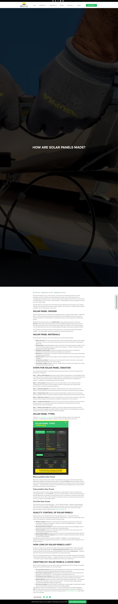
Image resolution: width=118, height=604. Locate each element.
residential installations (60, 509)
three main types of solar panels (45, 417)
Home (34, 5)
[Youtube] (60, 1)
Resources (69, 5)
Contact (79, 5)
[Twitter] (55, 1)
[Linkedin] (63, 1)
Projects (62, 5)
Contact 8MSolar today (72, 591)
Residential (42, 5)
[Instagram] (58, 1)
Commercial (52, 5)
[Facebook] (53, 1)
